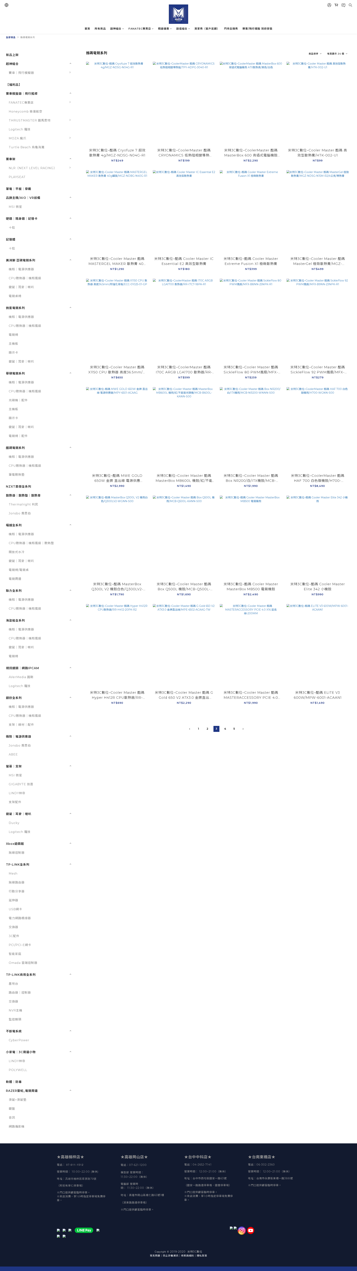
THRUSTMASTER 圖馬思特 (30, 120)
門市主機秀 (231, 28)
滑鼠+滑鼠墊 (17, 1100)
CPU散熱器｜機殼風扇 (25, 278)
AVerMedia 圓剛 (21, 677)
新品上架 (12, 55)
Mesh (13, 873)
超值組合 (181, 28)
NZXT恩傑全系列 (18, 486)
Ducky (14, 823)
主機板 (13, 343)
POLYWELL (18, 1070)
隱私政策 (202, 1255)
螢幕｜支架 (14, 766)
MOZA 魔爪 (17, 138)
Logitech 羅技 (19, 129)
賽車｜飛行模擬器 (21, 73)
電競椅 (13, 335)
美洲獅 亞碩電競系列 (20, 260)
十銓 (12, 227)
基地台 (13, 983)
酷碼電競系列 (27, 37)
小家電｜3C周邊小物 (21, 1052)
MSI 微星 (15, 207)
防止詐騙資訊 (170, 1255)
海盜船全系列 (15, 620)
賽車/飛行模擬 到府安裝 (257, 28)
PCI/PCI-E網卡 (20, 945)
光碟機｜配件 (18, 400)
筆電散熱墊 (17, 474)
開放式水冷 (17, 552)
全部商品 (11, 37)
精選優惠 (163, 28)
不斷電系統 (14, 1031)
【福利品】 (14, 85)
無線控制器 (17, 852)
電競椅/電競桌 (19, 570)
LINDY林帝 (17, 793)
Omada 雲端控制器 (23, 963)
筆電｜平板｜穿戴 (18, 189)
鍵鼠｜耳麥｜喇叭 (21, 287)
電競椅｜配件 (18, 436)
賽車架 (10, 159)
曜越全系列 (14, 525)
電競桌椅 (15, 296)
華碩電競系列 (15, 373)
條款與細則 (187, 1255)
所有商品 (100, 28)
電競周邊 (15, 579)
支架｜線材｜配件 (21, 724)
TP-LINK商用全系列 (21, 975)
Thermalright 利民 (23, 504)
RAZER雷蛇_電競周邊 (22, 1091)
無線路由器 (17, 882)
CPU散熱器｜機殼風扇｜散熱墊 (31, 543)
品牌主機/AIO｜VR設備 (23, 198)
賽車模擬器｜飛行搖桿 (22, 93)
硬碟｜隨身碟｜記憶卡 (22, 218)
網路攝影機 (17, 1126)
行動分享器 (17, 891)
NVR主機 (15, 1010)
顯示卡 (13, 352)
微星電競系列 (15, 308)
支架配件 (15, 802)
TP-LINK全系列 (17, 864)
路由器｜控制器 (20, 992)
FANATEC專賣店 (139, 28)
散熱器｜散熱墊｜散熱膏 (23, 495)
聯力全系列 (14, 591)
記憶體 (10, 239)
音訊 (12, 1117)
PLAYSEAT (17, 177)
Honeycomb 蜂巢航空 (25, 111)
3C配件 (14, 936)
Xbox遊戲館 (15, 844)
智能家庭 (15, 954)
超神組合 (115, 28)
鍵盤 (12, 1108)
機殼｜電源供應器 (21, 269)
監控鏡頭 (15, 1019)
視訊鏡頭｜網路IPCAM (22, 668)
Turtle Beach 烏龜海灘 (26, 147)
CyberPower (19, 1040)
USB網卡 (15, 909)
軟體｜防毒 (14, 1082)
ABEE (13, 754)
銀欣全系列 (14, 698)
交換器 (13, 927)
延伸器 (13, 900)
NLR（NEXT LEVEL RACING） (33, 168)
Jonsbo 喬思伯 (20, 513)
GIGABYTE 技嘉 (21, 784)
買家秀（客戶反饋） (207, 28)
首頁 (87, 28)
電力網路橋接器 (20, 918)
